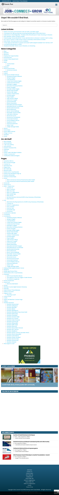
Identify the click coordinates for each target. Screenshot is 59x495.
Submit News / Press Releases (20, 1)
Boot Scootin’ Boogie (9, 162)
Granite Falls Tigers (12, 92)
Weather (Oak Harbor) (13, 335)
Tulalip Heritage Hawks (13, 126)
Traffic (5, 298)
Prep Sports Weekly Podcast (11, 75)
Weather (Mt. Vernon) (13, 329)
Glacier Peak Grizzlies (12, 90)
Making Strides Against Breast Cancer (14, 268)
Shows (5, 285)
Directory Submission (12, 284)
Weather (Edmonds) (12, 313)
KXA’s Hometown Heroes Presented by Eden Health (20, 181)
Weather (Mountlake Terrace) (15, 328)
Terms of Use (7, 296)
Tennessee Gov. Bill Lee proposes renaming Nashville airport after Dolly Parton (25, 33)
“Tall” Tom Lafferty (9, 144)
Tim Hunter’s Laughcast (13, 279)
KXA (5, 200)
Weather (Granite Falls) (13, 317)
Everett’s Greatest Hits (10, 148)
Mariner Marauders (12, 103)
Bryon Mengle (7, 141)
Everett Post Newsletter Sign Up (12, 173)
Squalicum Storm (11, 122)
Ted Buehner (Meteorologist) (12, 155)
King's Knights (10, 97)
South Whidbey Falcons (13, 120)
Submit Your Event (9, 291)
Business (6, 52)
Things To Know (8, 133)
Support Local (7, 293)
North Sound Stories (9, 68)
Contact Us (7, 164)
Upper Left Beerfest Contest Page (13, 299)
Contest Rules (29, 473)
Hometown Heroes (12, 70)
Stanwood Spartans (12, 123)
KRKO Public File (29, 482)
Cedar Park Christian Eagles (14, 81)
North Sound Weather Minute (14, 276)
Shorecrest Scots (11, 115)
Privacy (29, 485)
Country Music (10, 63)
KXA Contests (10, 206)
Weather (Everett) (9, 302)
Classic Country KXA (9, 154)
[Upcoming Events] (7, 437)
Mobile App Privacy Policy (10, 271)
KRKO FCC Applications (13, 192)
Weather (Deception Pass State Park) (17, 312)
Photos (6, 71)
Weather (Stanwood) (12, 340)
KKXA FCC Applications (13, 205)
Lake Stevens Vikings (12, 98)
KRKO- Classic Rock (9, 186)
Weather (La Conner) (12, 318)
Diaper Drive (7, 167)
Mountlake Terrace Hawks (14, 112)
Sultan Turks (10, 125)
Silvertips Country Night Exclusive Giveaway (15, 287)
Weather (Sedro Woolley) (14, 337)
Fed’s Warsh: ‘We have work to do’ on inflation (16, 41)
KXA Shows (10, 211)
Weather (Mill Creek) (12, 324)
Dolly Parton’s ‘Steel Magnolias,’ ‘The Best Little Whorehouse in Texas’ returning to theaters (28, 35)
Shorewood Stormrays (13, 258)
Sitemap (6, 288)
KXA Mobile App (11, 209)
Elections (6, 54)
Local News (7, 214)
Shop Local (7, 282)
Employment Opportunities (11, 56)
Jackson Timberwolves (13, 93)
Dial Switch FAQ (8, 165)
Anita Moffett (7, 146)
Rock (8, 65)
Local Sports (7, 216)
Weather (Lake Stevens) (13, 320)
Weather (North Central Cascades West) (18, 332)
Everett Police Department (11, 59)
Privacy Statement (9, 280)
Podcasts (6, 274)
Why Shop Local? (11, 295)
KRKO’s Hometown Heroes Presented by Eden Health (21, 180)
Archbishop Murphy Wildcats (14, 76)
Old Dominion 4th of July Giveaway (13, 272)
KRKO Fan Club (11, 191)
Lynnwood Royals (11, 101)
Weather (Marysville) (12, 323)
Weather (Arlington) (12, 306)
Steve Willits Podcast (9, 131)
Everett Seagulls (11, 87)
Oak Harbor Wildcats (12, 114)
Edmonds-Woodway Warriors (14, 86)
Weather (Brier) (11, 309)
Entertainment (8, 57)
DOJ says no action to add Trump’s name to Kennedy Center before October (25, 39)
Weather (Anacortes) (12, 304)
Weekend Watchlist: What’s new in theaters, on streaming (19, 46)
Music (5, 62)
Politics (6, 73)
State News (7, 130)
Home (5, 178)
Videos (6, 301)
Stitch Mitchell (7, 143)
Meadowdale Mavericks (13, 108)
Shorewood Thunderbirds (13, 117)
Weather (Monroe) (12, 326)
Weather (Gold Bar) (12, 315)
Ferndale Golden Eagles (13, 89)
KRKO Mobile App (11, 194)
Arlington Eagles (11, 78)
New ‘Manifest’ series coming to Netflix (14, 36)
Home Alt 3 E (7, 184)
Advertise (29, 470)
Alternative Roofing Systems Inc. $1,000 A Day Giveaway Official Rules (25, 202)
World (5, 136)
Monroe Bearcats (11, 109)
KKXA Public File (29, 478)
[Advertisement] (29, 11)
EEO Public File (7, 169)
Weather (6, 134)
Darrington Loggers (12, 84)
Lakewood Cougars (12, 100)
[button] (56, 5)
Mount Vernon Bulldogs (13, 111)
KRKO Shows (10, 195)
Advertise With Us (6, 1)
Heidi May (6, 149)
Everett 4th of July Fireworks (11, 172)
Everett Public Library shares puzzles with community (18, 385)
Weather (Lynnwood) (12, 321)
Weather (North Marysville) (14, 334)
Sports (5, 128)
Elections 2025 (8, 170)
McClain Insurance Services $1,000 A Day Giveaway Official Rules (24, 197)
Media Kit (6, 269)
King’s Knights (10, 238)
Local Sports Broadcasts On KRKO (13, 44)
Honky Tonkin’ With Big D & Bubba (12, 152)
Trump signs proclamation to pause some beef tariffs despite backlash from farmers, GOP (28, 42)
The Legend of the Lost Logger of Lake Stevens (19, 277)
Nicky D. (6, 151)
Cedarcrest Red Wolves (13, 82)
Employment (29, 476)
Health (5, 60)
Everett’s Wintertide (9, 175)
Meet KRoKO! (10, 198)
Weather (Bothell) (12, 307)
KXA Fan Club (10, 208)
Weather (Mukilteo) (12, 331)
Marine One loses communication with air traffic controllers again (21, 31)
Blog (5, 51)
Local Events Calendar (10, 213)
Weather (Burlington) (12, 310)
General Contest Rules (10, 176)
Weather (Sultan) (11, 342)
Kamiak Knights (11, 95)
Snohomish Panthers (12, 119)
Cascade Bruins (11, 79)
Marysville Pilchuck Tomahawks (15, 106)
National (6, 67)
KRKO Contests (11, 189)
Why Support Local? (9, 343)
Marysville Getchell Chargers (14, 104)
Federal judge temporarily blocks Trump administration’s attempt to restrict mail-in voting (28, 38)
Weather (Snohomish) (13, 339)
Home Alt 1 (7, 183)
